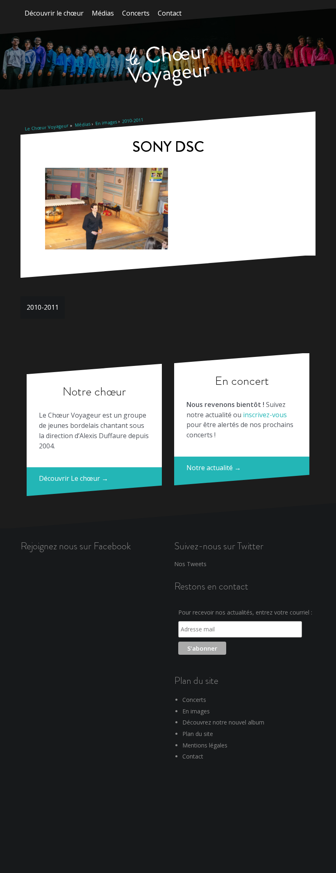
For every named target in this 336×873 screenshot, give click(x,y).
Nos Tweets (190, 564)
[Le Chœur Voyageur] (168, 67)
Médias (103, 13)
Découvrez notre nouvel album (223, 722)
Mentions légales (204, 745)
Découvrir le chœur (54, 13)
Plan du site (197, 734)
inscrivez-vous (265, 414)
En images (106, 122)
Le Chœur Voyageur (47, 127)
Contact (170, 13)
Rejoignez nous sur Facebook (75, 546)
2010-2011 (132, 120)
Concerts (136, 13)
